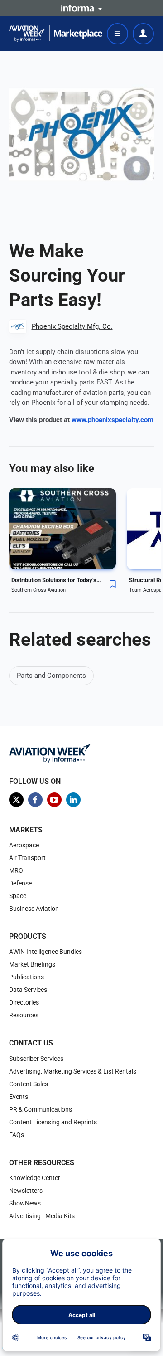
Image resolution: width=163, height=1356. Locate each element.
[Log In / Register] (143, 33)
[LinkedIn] (73, 799)
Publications (26, 977)
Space (17, 895)
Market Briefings (32, 964)
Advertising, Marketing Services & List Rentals (72, 1071)
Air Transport (27, 857)
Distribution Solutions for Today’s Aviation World (56, 580)
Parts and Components (51, 675)
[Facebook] (35, 799)
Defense (20, 883)
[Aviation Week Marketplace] (55, 33)
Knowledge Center (34, 1177)
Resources (23, 1015)
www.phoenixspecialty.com (112, 420)
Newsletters (26, 1190)
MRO (16, 870)
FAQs (16, 1134)
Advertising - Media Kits (42, 1216)
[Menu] (117, 33)
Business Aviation (34, 908)
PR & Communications (40, 1109)
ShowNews (25, 1203)
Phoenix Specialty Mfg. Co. (72, 326)
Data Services (28, 989)
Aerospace (24, 845)
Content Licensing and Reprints (53, 1122)
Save (113, 584)
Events (18, 1096)
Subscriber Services (36, 1058)
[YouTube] (54, 799)
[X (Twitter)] (16, 799)
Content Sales (28, 1084)
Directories (24, 1002)
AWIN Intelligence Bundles (45, 951)
